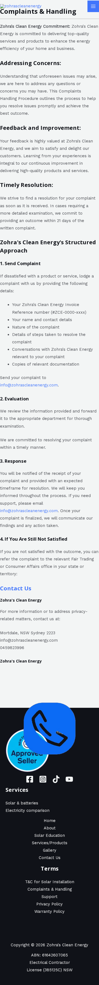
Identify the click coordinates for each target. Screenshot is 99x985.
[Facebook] (30, 779)
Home (50, 820)
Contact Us (15, 588)
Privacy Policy (49, 904)
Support (49, 896)
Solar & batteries (22, 803)
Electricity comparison (28, 810)
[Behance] (69, 779)
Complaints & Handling (50, 889)
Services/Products (49, 842)
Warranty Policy (49, 911)
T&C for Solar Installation (49, 881)
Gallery (49, 850)
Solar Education (49, 835)
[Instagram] (43, 779)
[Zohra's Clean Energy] (21, 6)
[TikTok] (56, 779)
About (50, 828)
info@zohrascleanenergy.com (29, 385)
